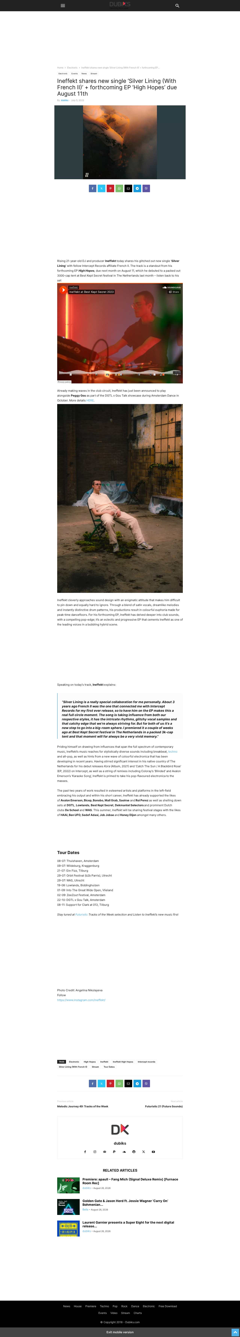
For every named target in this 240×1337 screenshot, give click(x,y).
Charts (138, 1313)
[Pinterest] (110, 188)
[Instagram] (95, 1152)
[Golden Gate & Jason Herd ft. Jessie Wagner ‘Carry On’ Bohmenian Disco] (68, 1207)
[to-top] (235, 1331)
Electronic (72, 67)
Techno (104, 1306)
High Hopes (90, 1061)
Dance (135, 1306)
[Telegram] (137, 188)
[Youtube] (153, 1152)
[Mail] (104, 1152)
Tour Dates (109, 1067)
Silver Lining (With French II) (73, 1067)
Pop (115, 1306)
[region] (120, 222)
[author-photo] (120, 1138)
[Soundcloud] (124, 1152)
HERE (90, 400)
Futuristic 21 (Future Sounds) (164, 1106)
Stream (94, 73)
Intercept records (146, 1061)
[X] (101, 188)
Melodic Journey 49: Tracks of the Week (82, 1106)
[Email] (128, 188)
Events (74, 73)
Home (60, 67)
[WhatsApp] (119, 188)
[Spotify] (134, 1152)
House (78, 1306)
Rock (124, 1306)
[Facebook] (92, 188)
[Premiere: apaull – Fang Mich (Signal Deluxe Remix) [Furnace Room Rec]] (68, 1185)
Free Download (168, 1306)
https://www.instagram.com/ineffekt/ (81, 1000)
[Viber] (146, 188)
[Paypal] (114, 1152)
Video (113, 1313)
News (84, 73)
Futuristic (81, 914)
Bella (85, 1209)
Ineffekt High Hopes (123, 1061)
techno (172, 751)
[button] (62, 5)
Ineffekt (104, 1061)
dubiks (64, 100)
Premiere (90, 1306)
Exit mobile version (120, 1332)
